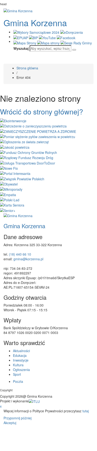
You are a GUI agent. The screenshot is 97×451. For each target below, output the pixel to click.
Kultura (18, 364)
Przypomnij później (18, 418)
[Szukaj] (74, 50)
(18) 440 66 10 (20, 254)
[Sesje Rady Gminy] (76, 42)
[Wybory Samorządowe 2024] (36, 32)
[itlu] (34, 401)
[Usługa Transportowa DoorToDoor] (27, 162)
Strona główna (27, 68)
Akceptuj (10, 422)
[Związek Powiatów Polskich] (22, 178)
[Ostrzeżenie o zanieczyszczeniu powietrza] (33, 125)
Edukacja (20, 355)
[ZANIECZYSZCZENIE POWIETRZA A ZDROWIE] (38, 130)
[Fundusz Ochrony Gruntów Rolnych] (28, 152)
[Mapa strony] (49, 42)
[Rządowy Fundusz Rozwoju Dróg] (26, 157)
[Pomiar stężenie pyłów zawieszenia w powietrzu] (37, 136)
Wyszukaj (21, 48)
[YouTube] (48, 37)
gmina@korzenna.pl (28, 259)
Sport (17, 374)
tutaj (85, 411)
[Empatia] (8, 194)
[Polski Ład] (9, 199)
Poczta (18, 381)
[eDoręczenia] (71, 32)
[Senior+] (7, 209)
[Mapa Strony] (25, 42)
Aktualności (21, 350)
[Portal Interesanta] (15, 173)
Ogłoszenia (21, 369)
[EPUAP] (21, 37)
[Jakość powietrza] (14, 146)
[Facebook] (66, 37)
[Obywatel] (9, 183)
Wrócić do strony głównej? (41, 111)
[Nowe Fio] (9, 167)
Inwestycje (20, 360)
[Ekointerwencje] (13, 120)
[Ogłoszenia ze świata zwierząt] (24, 141)
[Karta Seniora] (12, 204)
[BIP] (34, 37)
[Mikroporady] (11, 188)
